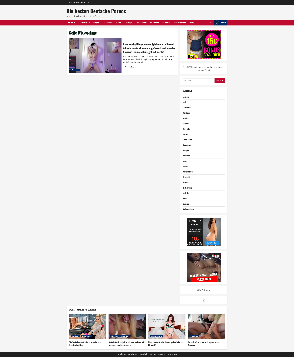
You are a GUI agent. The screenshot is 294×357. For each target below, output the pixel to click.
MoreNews (159, 354)
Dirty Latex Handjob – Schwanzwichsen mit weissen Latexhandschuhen (127, 344)
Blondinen (186, 112)
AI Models (166, 22)
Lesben (185, 166)
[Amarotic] (204, 267)
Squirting (186, 193)
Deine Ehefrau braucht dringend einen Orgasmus (203, 344)
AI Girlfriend (84, 22)
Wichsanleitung (188, 209)
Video (223, 22)
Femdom (129, 22)
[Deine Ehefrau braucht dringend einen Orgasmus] (206, 326)
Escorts (119, 22)
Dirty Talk (186, 128)
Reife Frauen (187, 187)
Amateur (186, 96)
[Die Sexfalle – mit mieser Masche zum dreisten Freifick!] (87, 326)
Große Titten (187, 139)
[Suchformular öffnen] (211, 22)
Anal (184, 102)
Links (191, 22)
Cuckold (186, 123)
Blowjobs (186, 118)
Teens (185, 198)
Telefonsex (154, 22)
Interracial (186, 155)
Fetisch (185, 134)
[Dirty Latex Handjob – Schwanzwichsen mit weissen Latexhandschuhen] (127, 326)
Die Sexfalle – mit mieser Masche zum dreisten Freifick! (85, 344)
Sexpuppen (108, 22)
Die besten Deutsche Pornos (96, 11)
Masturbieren (188, 171)
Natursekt (186, 177)
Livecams (96, 22)
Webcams (75, 70)
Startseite (71, 22)
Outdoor (186, 182)
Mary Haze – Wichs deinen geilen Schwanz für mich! (165, 344)
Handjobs (186, 150)
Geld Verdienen (180, 22)
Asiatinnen (187, 107)
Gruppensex (187, 145)
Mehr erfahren (131, 67)
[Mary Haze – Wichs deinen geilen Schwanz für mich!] (166, 326)
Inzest (185, 161)
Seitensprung (141, 22)
